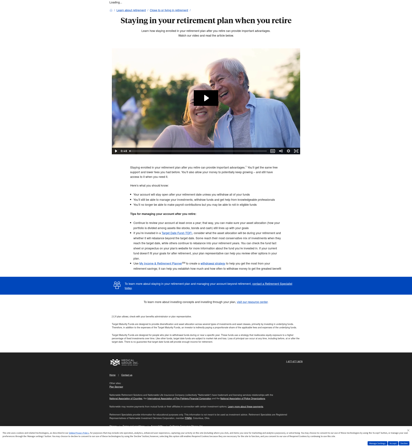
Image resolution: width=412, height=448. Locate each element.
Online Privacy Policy (79, 432)
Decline (404, 443)
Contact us (126, 374)
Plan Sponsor (116, 386)
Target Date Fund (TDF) (177, 233)
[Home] (111, 10)
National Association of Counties (125, 398)
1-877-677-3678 (294, 361)
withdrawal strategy (213, 263)
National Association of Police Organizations (242, 398)
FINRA (188, 418)
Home (112, 374)
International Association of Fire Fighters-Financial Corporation (179, 398)
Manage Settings (377, 443)
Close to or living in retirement (169, 10)
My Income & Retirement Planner (160, 263)
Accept (393, 443)
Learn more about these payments (245, 406)
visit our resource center (252, 302)
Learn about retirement (131, 10)
